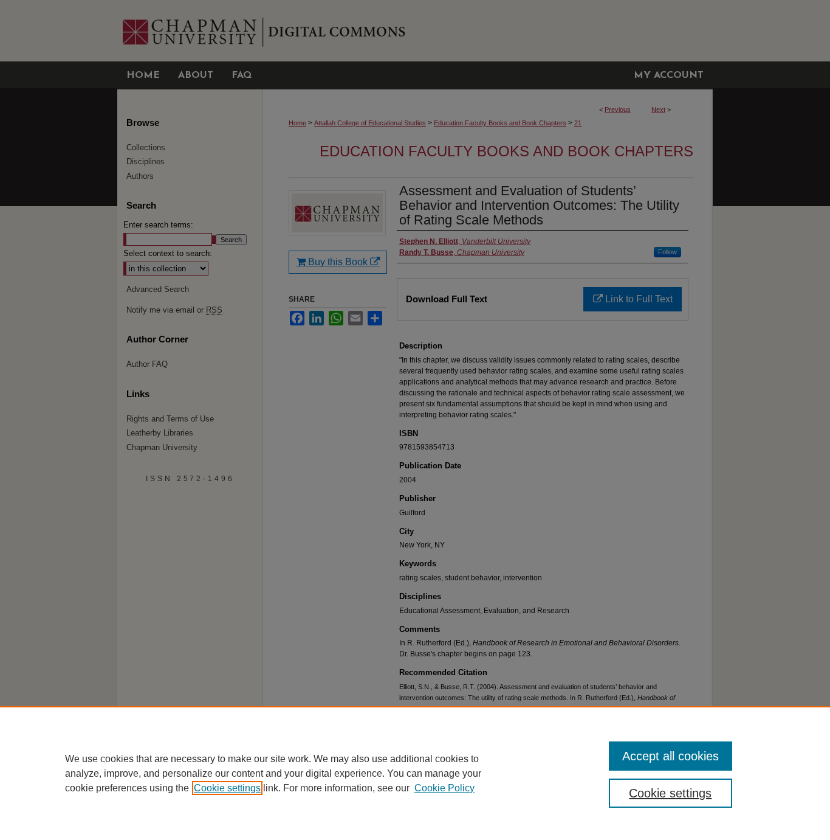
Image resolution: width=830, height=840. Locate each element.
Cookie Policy (444, 788)
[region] (415, 773)
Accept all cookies (670, 756)
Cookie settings (227, 788)
